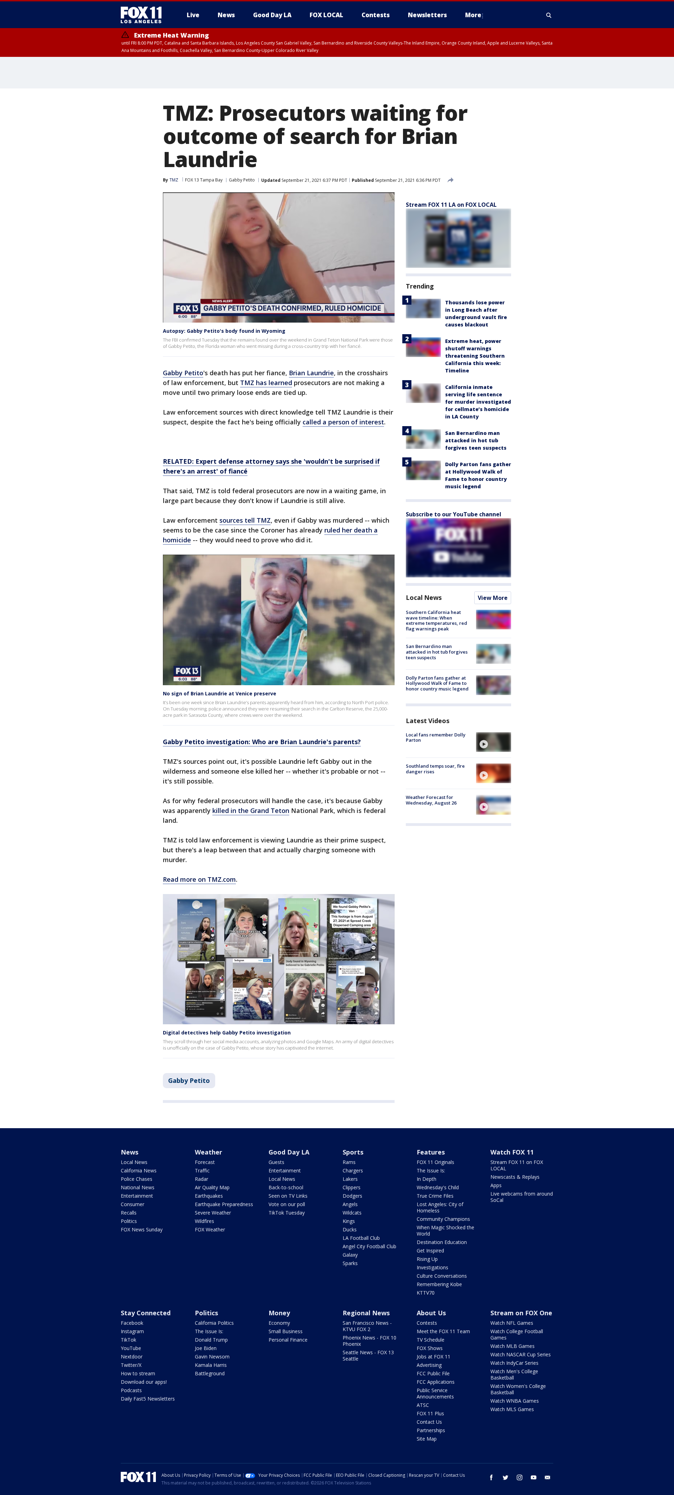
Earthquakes (209, 1195)
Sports (353, 1152)
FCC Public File (433, 1373)
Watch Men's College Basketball (514, 1374)
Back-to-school (286, 1187)
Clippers (352, 1187)
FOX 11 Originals (435, 1162)
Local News (424, 597)
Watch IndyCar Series (514, 1363)
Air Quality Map (212, 1187)
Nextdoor (132, 1356)
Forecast (205, 1162)
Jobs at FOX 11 (433, 1356)
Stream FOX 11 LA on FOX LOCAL (451, 205)
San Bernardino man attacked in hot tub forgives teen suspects (476, 440)
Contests (427, 1322)
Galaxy (350, 1254)
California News (139, 1170)
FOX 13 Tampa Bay (204, 180)
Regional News (366, 1313)
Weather (208, 1152)
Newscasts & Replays (515, 1176)
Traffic (202, 1170)
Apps (496, 1185)
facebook (491, 1477)
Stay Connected (146, 1313)
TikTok (128, 1339)
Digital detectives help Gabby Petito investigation (227, 1032)
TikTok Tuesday (287, 1212)
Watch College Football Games (516, 1334)
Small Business (286, 1331)
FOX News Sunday (142, 1229)
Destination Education (442, 1242)
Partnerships (431, 1430)
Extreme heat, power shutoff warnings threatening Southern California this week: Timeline (475, 356)
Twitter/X (131, 1365)
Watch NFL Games (511, 1322)
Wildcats (352, 1212)
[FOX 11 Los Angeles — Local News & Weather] (144, 15)
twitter (505, 1477)
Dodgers (352, 1195)
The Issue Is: (431, 1170)
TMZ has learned (266, 382)
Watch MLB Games (512, 1346)
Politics (129, 1221)
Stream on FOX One (521, 1313)
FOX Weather (210, 1229)
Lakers (350, 1179)
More (473, 15)
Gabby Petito (242, 180)
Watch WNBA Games (514, 1400)
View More (493, 598)
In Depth (426, 1179)
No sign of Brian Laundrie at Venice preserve (219, 693)
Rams (349, 1162)
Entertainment (137, 1195)
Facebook (132, 1322)
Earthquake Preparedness (224, 1204)
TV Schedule (430, 1339)
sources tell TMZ (245, 520)
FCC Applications (436, 1381)
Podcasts (131, 1390)
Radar (201, 1179)
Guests (276, 1162)
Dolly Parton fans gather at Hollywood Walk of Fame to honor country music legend (437, 683)
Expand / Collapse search (549, 15)
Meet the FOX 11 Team (443, 1331)
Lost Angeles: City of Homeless (440, 1207)
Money (279, 1313)
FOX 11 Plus (430, 1413)
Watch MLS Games (512, 1409)
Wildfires (204, 1221)
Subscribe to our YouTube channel (453, 514)
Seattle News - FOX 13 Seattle (368, 1355)
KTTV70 (426, 1292)
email (547, 1477)
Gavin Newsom (212, 1356)
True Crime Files (435, 1195)
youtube (533, 1477)
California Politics (214, 1322)
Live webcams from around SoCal (521, 1196)
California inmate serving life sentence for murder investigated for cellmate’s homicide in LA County (478, 402)
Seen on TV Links (288, 1195)
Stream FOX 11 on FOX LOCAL (516, 1165)
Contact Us (429, 1421)
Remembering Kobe (439, 1284)
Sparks (350, 1263)
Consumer (132, 1204)
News (129, 1152)
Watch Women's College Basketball (518, 1389)
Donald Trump (211, 1339)
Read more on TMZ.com (199, 879)
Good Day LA (289, 1152)
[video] (493, 742)
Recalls (129, 1212)
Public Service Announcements (435, 1393)
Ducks (350, 1229)
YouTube (131, 1348)
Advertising (429, 1365)
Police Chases (136, 1179)
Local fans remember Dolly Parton (435, 737)
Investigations (432, 1267)
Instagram (132, 1331)
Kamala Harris (211, 1365)
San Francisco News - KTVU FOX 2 (367, 1325)
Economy (279, 1322)
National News (137, 1187)
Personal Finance (288, 1339)
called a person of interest (343, 422)
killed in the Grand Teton (250, 810)
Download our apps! (144, 1381)
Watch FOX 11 (512, 1152)
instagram (519, 1477)
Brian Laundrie (311, 373)
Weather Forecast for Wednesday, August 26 (431, 800)
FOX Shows (430, 1348)
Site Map (427, 1438)
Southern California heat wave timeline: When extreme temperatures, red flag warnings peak (436, 620)
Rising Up (427, 1259)
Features (431, 1152)
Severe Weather (213, 1212)
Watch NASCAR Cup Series (520, 1354)
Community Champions (443, 1219)
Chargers (353, 1170)
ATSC (423, 1405)
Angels (350, 1204)
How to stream (138, 1373)
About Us (431, 1313)
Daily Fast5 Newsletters (148, 1398)
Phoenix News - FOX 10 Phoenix (369, 1340)
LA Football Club (361, 1238)
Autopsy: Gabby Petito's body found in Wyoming (224, 331)
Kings (349, 1221)
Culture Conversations (442, 1275)
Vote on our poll (287, 1204)
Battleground (210, 1373)
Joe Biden (206, 1348)
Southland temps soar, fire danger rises (435, 769)
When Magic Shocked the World (445, 1230)
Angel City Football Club (369, 1246)
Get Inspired (430, 1250)
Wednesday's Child (438, 1187)
